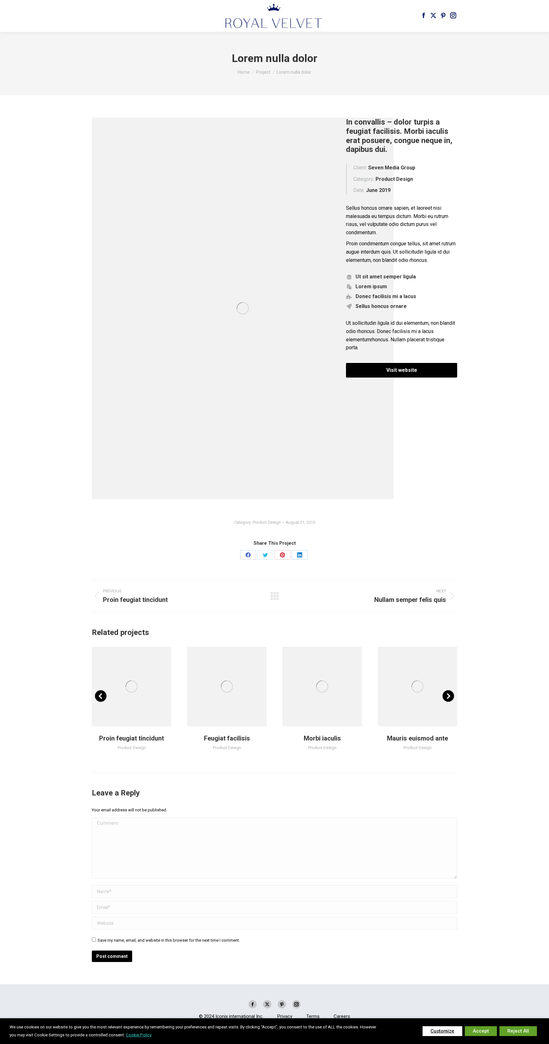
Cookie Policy (139, 1035)
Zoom (123, 686)
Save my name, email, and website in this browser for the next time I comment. (169, 940)
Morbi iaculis (322, 738)
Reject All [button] (518, 1031)
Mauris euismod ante (417, 738)
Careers (342, 1016)
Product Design (267, 522)
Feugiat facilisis (227, 738)
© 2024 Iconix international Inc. (231, 1016)
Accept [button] (481, 1031)
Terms (313, 1016)
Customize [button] (442, 1031)
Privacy (284, 1016)
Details (140, 686)
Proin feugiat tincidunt (131, 738)
